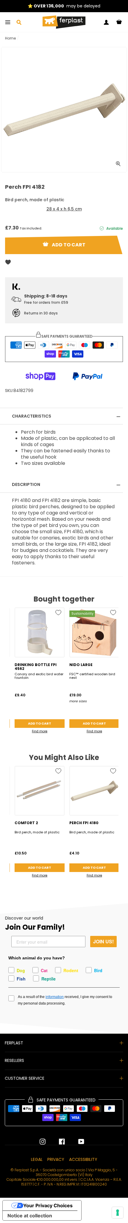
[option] (64, 6)
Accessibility (83, 1159)
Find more (39, 731)
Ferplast (14, 1043)
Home (10, 38)
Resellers (14, 1060)
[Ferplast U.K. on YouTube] (76, 1141)
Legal (37, 1159)
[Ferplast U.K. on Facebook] (57, 1141)
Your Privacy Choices (48, 1205)
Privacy (55, 1159)
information (55, 997)
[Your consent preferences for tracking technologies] (117, 1212)
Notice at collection (29, 1216)
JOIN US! (103, 941)
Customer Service (24, 1078)
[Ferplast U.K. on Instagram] (43, 1141)
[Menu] (7, 22)
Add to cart (39, 723)
